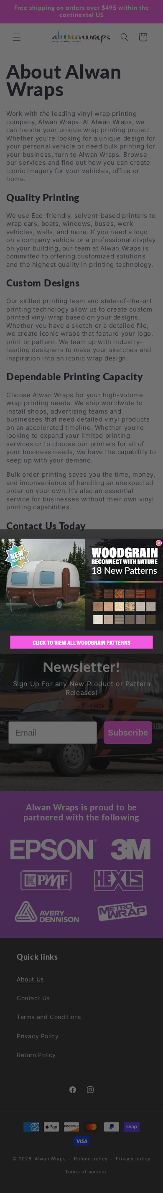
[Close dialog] (158, 543)
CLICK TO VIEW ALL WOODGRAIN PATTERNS (82, 642)
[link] (81, 585)
